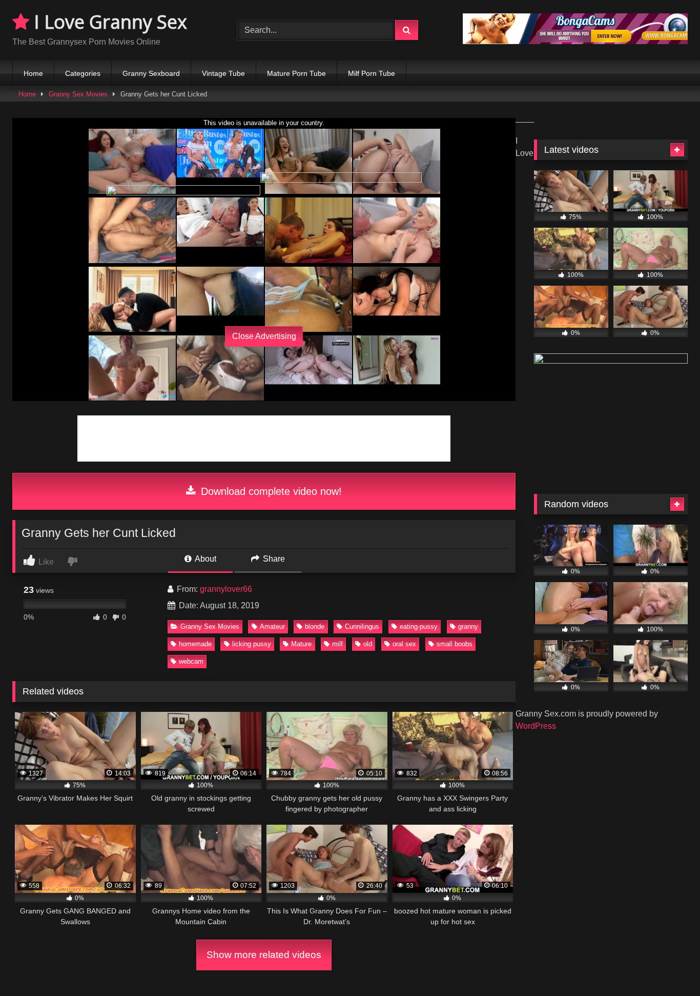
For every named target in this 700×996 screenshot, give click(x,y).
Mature (301, 644)
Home (33, 73)
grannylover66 (226, 589)
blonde (314, 626)
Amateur (272, 626)
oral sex (404, 644)
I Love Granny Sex (108, 21)
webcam (191, 661)
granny (468, 626)
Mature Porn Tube (296, 73)
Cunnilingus (362, 626)
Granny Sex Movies (78, 94)
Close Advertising (264, 336)
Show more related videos (264, 954)
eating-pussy (419, 626)
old (367, 644)
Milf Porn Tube (371, 73)
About (204, 558)
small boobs (454, 644)
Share (273, 558)
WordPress (536, 726)
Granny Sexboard (151, 73)
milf (337, 644)
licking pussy (251, 644)
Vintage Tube (223, 73)
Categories (82, 73)
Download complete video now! (270, 491)
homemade (195, 644)
